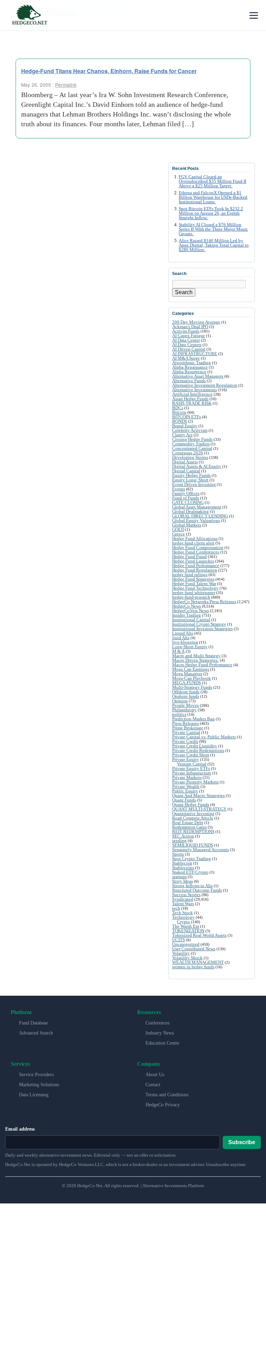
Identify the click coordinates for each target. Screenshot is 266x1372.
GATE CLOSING (188, 502)
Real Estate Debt (187, 822)
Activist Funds (186, 331)
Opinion (180, 700)
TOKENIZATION (188, 930)
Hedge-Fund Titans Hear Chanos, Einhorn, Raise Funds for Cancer (109, 71)
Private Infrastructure (191, 772)
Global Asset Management (196, 506)
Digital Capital (186, 470)
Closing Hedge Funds (192, 439)
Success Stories (186, 894)
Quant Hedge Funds (190, 804)
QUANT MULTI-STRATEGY (199, 809)
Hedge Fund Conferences (195, 552)
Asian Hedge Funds (190, 398)
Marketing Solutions (39, 1084)
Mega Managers (187, 673)
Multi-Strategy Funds (192, 687)
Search (184, 292)
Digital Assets (185, 461)
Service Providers (36, 1074)
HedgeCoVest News (190, 610)
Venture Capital (191, 763)
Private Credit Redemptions (198, 750)
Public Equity (185, 791)
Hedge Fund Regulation (194, 570)
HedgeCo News (186, 606)
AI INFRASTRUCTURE (194, 353)
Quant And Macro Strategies (198, 795)
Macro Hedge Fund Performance (202, 664)
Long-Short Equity (189, 646)
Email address (20, 1129)
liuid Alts (180, 637)
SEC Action (183, 836)
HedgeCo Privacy (162, 1104)
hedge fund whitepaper (193, 592)
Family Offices (186, 493)
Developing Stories (190, 457)
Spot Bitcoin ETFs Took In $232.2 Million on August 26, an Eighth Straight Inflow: (211, 213)
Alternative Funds (189, 380)
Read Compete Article (192, 818)
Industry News (159, 1033)
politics (179, 714)
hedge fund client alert (193, 543)
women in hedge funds (193, 966)
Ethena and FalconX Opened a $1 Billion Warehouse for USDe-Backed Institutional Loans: (213, 197)
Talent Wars (183, 903)
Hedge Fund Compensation (197, 547)
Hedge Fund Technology (195, 588)
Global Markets (186, 525)
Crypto (183, 921)
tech (176, 908)
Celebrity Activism (189, 430)
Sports (178, 854)
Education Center (162, 1043)
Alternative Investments (194, 389)
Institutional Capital (191, 619)
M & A (178, 651)
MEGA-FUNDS (186, 682)
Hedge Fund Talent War (194, 583)
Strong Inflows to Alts (192, 885)
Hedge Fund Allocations (195, 538)
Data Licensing (33, 1094)
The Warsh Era (185, 926)
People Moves (185, 705)
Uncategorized (186, 944)
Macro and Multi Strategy (196, 655)
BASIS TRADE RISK (192, 403)
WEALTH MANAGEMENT (198, 962)
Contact (152, 1084)
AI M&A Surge (186, 358)
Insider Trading (186, 615)
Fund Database (33, 1023)
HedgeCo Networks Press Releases (204, 601)
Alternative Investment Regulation (204, 385)
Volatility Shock (187, 957)
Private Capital (186, 732)
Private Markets (187, 777)
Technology (183, 917)
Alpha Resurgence (189, 371)
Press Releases (185, 723)
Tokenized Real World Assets (199, 935)
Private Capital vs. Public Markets (204, 736)
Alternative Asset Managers (197, 376)
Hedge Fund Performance (195, 565)
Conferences (157, 1023)
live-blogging (185, 642)
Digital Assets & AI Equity (196, 466)
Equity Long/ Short (190, 479)
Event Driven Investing (194, 484)
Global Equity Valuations (196, 520)
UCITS (178, 939)
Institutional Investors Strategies (202, 628)
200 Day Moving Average (196, 322)
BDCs (177, 407)
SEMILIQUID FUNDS (192, 845)
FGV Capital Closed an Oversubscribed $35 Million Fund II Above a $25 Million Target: (212, 181)
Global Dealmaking (190, 511)
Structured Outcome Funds (197, 890)
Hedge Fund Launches (193, 561)
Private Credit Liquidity (194, 745)
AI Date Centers (187, 344)
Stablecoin (182, 863)
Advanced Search (36, 1033)
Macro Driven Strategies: (195, 660)
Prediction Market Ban (193, 718)
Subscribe (241, 1142)
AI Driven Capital (188, 349)
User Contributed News (193, 948)
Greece (178, 534)
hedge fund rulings (189, 574)
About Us (154, 1074)
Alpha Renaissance (190, 367)
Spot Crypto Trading (191, 858)
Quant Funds (184, 800)
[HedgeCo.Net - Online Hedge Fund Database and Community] (29, 15)
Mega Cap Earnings (190, 669)
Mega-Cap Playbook (191, 678)
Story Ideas (182, 881)
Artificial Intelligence (192, 394)
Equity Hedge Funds (191, 475)
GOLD (178, 529)
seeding (179, 840)
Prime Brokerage (187, 727)
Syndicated (182, 899)
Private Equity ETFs (191, 768)
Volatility (181, 953)
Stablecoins (183, 867)
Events (178, 488)
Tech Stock (182, 912)
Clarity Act (182, 434)
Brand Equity (184, 425)
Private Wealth (186, 786)
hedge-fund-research (191, 597)
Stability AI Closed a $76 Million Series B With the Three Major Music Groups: (213, 229)
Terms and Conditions (166, 1094)
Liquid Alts (182, 633)
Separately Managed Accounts (200, 849)
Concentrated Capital (192, 448)
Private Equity (185, 759)
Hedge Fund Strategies (193, 579)
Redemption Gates (189, 827)
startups (179, 876)
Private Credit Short (190, 754)
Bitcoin (179, 412)
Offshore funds (186, 691)
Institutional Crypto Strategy (199, 624)
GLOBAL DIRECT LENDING (200, 515)
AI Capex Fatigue (188, 335)
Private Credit (185, 741)
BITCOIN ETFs (186, 416)
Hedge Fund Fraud (189, 556)
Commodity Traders (191, 443)
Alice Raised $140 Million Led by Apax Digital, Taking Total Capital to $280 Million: (214, 245)
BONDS (179, 421)
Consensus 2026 (187, 452)
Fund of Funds (185, 497)
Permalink (66, 84)
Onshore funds (185, 696)
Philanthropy (184, 709)
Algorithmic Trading (191, 362)
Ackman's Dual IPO (190, 326)
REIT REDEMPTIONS (193, 831)
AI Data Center (186, 340)
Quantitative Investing (193, 813)
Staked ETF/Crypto (190, 872)
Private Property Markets (195, 781)
